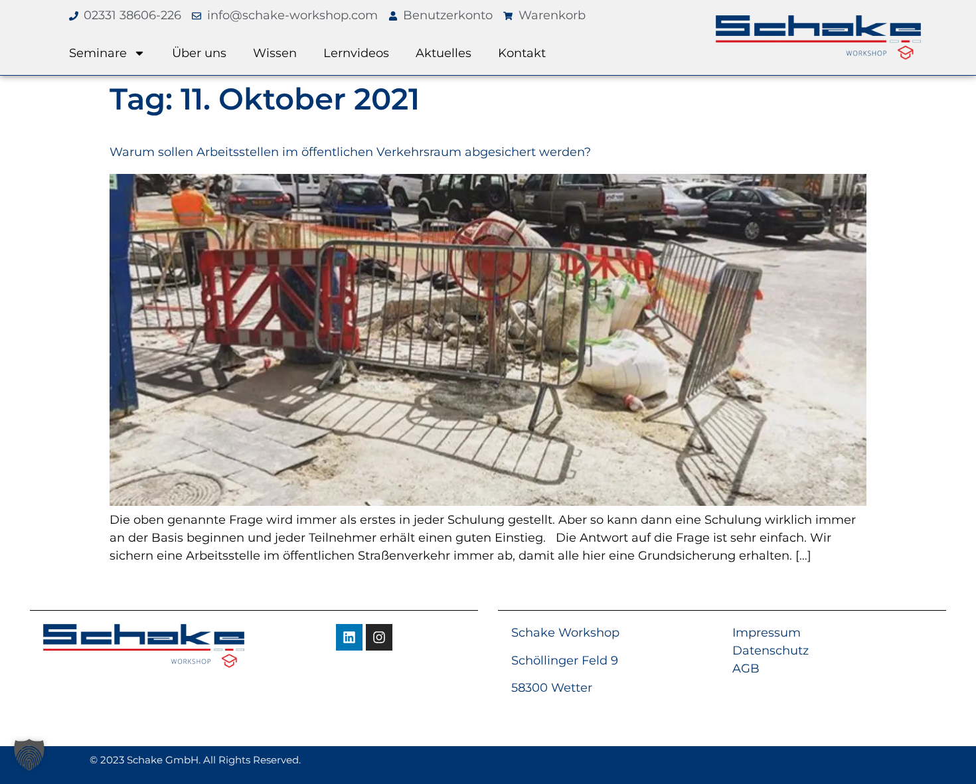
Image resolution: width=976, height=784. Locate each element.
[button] (29, 755)
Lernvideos (356, 53)
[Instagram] (379, 637)
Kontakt (522, 53)
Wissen (275, 53)
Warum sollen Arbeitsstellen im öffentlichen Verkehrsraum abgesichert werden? (350, 152)
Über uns (199, 53)
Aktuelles (443, 53)
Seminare (98, 53)
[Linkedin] (349, 637)
